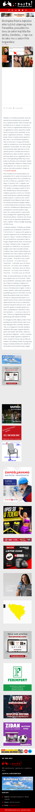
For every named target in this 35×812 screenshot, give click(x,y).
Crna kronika (18, 108)
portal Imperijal (11, 171)
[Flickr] (16, 10)
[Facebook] (9, 10)
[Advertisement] (17, 86)
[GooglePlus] (12, 10)
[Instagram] (19, 10)
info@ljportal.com (14, 805)
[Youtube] (26, 10)
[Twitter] (22, 10)
